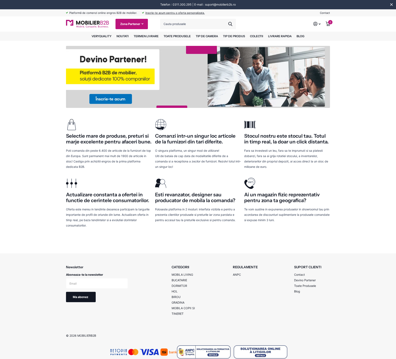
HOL (175, 291)
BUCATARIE (179, 280)
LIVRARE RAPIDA (280, 36)
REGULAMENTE (245, 267)
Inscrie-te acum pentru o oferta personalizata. (175, 12)
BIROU (176, 297)
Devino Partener (305, 280)
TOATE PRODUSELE (177, 36)
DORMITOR (179, 285)
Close (391, 4)
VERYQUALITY (102, 36)
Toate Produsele (305, 285)
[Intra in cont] (317, 24)
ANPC (237, 274)
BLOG (300, 36)
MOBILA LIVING (182, 274)
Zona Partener (130, 24)
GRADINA (178, 302)
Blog (297, 291)
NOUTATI (123, 36)
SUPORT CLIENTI (307, 267)
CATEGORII (180, 267)
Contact (325, 12)
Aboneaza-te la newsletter (84, 274)
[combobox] (198, 24)
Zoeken (230, 24)
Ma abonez (81, 297)
